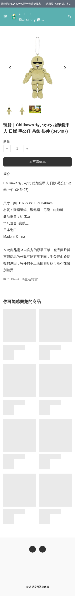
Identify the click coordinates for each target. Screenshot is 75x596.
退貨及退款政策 (40, 586)
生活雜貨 (31, 279)
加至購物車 (37, 162)
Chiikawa (12, 279)
